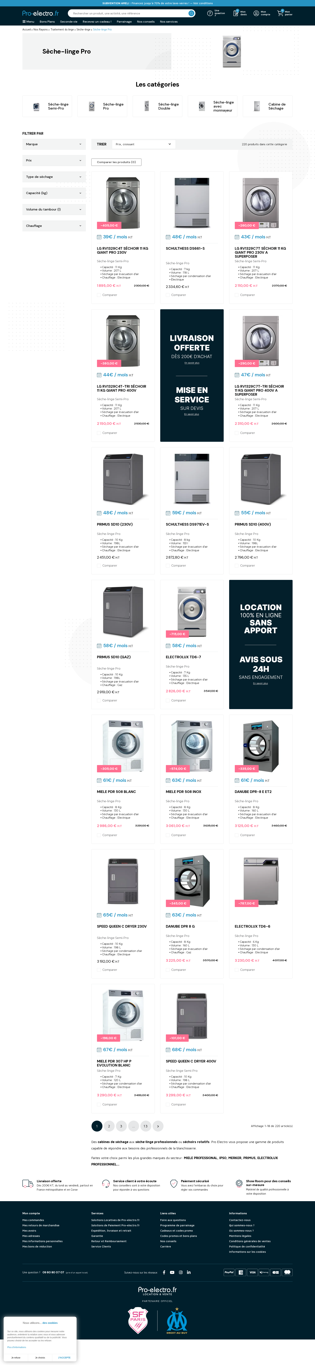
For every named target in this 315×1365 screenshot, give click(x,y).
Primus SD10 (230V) (115, 524)
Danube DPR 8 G (180, 926)
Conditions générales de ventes (250, 1241)
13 (145, 1126)
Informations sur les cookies (247, 1251)
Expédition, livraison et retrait (111, 1230)
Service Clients (101, 1246)
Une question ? (220, 13)
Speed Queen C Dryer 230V (122, 926)
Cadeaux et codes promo (176, 1230)
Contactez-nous (239, 1220)
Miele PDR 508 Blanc (116, 791)
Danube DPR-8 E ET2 (253, 791)
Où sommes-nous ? (241, 1230)
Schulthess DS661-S (185, 248)
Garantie (97, 1235)
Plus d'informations (16, 1347)
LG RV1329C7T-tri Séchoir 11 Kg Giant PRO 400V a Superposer (259, 390)
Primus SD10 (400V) (253, 524)
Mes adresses (31, 1235)
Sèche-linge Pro (113, 106)
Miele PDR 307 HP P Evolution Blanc (114, 1063)
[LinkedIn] (188, 1272)
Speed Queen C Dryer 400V (191, 1061)
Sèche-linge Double (168, 106)
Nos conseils (168, 1241)
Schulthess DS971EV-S (187, 524)
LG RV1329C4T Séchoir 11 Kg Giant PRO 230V (122, 250)
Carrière (165, 1246)
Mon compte (265, 13)
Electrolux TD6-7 (183, 657)
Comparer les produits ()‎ (116, 162)
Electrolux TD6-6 (252, 926)
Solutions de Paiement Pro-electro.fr (115, 1225)
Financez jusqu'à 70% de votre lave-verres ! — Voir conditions (157, 3)
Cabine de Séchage (277, 106)
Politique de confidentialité (247, 1246)
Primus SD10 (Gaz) (114, 657)
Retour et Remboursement (109, 1241)
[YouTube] (172, 1272)
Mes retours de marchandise (40, 1225)
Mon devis (243, 13)
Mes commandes (33, 1220)
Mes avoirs (29, 1230)
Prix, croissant (144, 144)
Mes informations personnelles (42, 1241)
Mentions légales (240, 1235)
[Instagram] (180, 1272)
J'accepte (64, 1357)
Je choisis (40, 1357)
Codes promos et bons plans (178, 1235)
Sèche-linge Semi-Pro (58, 106)
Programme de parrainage (177, 1225)
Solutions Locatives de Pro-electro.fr (115, 1220)
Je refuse (15, 1357)
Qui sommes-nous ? (241, 1225)
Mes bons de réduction (37, 1246)
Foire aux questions (173, 1220)
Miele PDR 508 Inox (183, 791)
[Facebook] (164, 1272)
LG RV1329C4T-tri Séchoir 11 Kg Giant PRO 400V (121, 388)
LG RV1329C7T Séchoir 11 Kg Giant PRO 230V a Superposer (260, 252)
